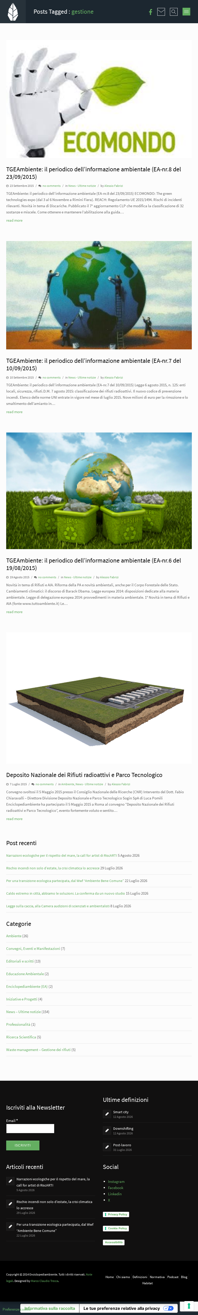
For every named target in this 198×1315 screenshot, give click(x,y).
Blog (184, 1277)
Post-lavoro (122, 1145)
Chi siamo (123, 1277)
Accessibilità (113, 1242)
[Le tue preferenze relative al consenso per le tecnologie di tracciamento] (189, 1306)
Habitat (147, 1283)
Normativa (157, 1277)
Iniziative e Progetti (21, 999)
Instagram (116, 1181)
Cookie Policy (117, 1228)
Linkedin (115, 1193)
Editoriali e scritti (20, 961)
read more (14, 220)
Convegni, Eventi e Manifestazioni (33, 948)
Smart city (121, 1112)
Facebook (115, 1187)
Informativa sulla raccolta (49, 1308)
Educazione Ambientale (25, 973)
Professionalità (18, 1024)
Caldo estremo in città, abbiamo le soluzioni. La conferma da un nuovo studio (65, 893)
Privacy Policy (117, 1214)
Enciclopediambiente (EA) (27, 986)
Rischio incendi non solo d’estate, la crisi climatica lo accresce (53, 868)
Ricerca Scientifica (21, 1037)
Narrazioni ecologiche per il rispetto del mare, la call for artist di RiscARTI (61, 855)
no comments (52, 186)
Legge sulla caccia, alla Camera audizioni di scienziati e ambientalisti (58, 906)
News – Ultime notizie (23, 1011)
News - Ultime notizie (82, 186)
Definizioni (140, 1277)
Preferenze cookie (17, 1309)
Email (12, 1120)
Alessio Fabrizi (113, 186)
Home (109, 1277)
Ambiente (67, 784)
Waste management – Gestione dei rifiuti (38, 1049)
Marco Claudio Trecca (44, 1281)
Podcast (172, 1277)
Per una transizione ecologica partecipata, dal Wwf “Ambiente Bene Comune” (65, 880)
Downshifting (123, 1128)
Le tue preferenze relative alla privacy (122, 1308)
